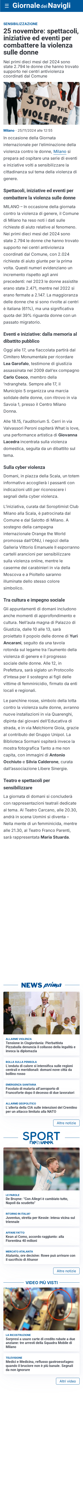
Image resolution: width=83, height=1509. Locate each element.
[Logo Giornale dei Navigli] (41, 6)
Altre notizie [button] (66, 1123)
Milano (59, 151)
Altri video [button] (68, 1381)
